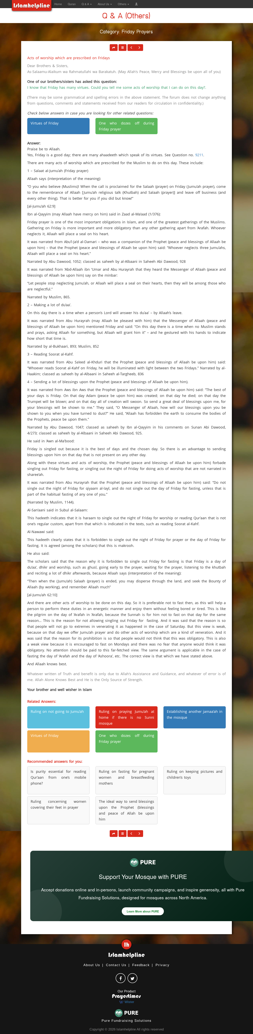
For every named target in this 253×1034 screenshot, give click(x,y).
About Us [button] (104, 4)
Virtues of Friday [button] (45, 123)
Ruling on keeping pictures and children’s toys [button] (194, 774)
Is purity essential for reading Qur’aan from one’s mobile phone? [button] (58, 777)
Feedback (141, 965)
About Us (91, 965)
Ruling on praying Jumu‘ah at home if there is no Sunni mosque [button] (126, 717)
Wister (129, 1002)
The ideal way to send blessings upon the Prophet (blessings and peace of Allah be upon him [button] (126, 810)
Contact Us (116, 965)
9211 (199, 155)
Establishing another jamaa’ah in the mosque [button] (194, 714)
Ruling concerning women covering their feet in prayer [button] (58, 804)
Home (58, 4)
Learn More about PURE (143, 911)
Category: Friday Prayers (126, 32)
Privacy (163, 965)
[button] (136, 4)
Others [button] (122, 4)
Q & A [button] (86, 4)
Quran (72, 4)
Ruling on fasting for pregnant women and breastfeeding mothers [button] (126, 777)
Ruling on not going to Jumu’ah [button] (57, 711)
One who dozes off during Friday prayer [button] (126, 126)
